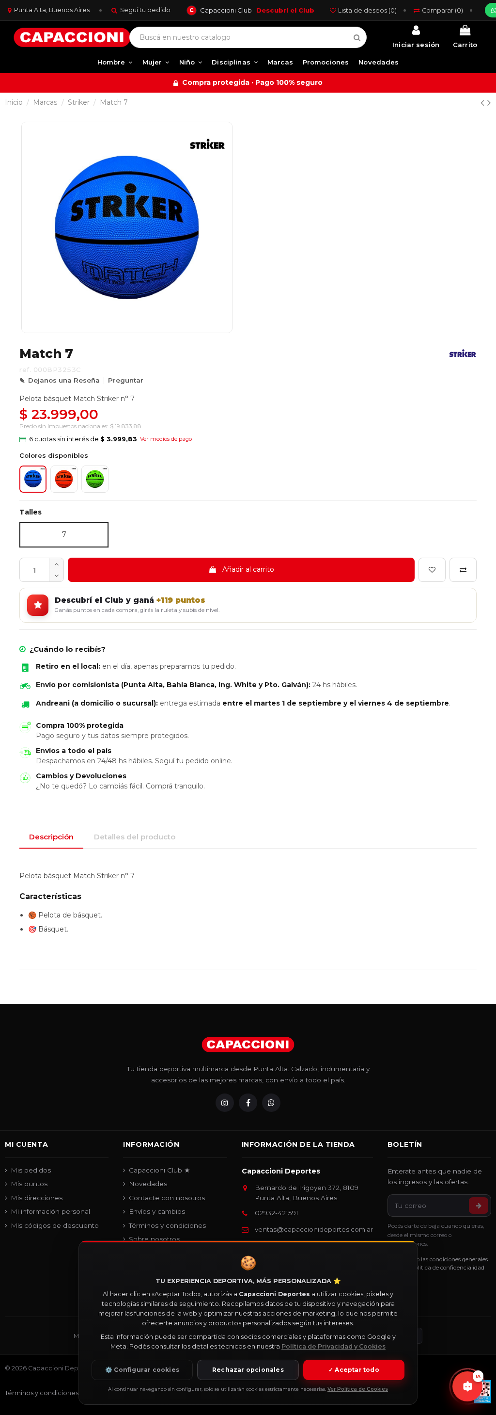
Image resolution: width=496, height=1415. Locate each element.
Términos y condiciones (167, 1225)
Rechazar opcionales (248, 1369)
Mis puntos (29, 1184)
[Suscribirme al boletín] (478, 1205)
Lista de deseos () (367, 10)
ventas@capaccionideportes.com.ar (314, 1229)
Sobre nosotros (154, 1239)
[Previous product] (483, 102)
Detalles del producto (134, 836)
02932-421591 (276, 1213)
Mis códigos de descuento (55, 1225)
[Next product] (489, 102)
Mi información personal (50, 1211)
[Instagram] (225, 1102)
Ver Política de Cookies (357, 1389)
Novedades (148, 1184)
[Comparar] (463, 570)
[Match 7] (64, 479)
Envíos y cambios (157, 1211)
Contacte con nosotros (167, 1198)
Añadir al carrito (248, 569)
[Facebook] (248, 1102)
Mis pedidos (31, 1170)
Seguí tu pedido (145, 10)
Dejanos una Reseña (64, 380)
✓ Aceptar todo (353, 1369)
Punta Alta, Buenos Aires (52, 10)
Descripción (51, 836)
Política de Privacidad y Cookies (333, 1346)
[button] (105, 439)
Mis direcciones (36, 1198)
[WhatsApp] (271, 1102)
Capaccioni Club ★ (159, 1170)
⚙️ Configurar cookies (142, 1369)
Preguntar (125, 380)
